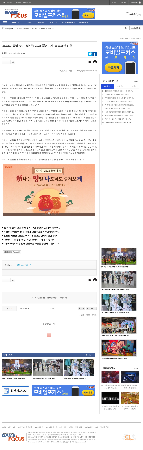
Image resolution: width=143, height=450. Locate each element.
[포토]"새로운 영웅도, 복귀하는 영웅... (115, 267)
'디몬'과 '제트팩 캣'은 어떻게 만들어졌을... (118, 102)
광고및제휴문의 (103, 427)
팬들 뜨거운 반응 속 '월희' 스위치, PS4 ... (118, 109)
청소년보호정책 (76, 427)
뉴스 (139, 38)
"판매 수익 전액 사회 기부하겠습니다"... (116, 335)
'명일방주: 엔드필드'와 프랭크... (75, 378)
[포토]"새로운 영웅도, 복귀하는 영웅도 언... (119, 91)
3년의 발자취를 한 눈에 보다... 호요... (115, 358)
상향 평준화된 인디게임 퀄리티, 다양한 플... (119, 112)
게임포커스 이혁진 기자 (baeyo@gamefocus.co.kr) (78, 71)
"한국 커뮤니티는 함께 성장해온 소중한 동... (119, 98)
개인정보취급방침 (25, 427)
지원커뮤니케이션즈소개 (23, 2)
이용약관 (40, 427)
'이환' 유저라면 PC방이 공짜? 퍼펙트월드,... (119, 105)
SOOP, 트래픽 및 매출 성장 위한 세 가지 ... (119, 123)
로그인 (114, 2)
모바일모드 (134, 2)
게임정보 (132, 38)
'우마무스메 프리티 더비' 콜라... (44, 378)
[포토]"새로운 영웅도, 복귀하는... (14, 378)
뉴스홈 (124, 38)
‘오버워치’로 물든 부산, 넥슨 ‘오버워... (117, 95)
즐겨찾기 (9, 2)
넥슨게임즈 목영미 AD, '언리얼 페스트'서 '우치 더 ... (36, 28)
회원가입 (123, 2)
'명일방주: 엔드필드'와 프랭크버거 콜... (115, 312)
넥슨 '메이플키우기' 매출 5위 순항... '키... (118, 119)
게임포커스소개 (9, 427)
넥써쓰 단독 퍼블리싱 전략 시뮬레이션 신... (119, 116)
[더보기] (136, 82)
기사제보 (89, 427)
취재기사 (107, 86)
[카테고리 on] (5, 22)
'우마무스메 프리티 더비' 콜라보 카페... (115, 290)
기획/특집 (120, 86)
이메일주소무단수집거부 (56, 427)
